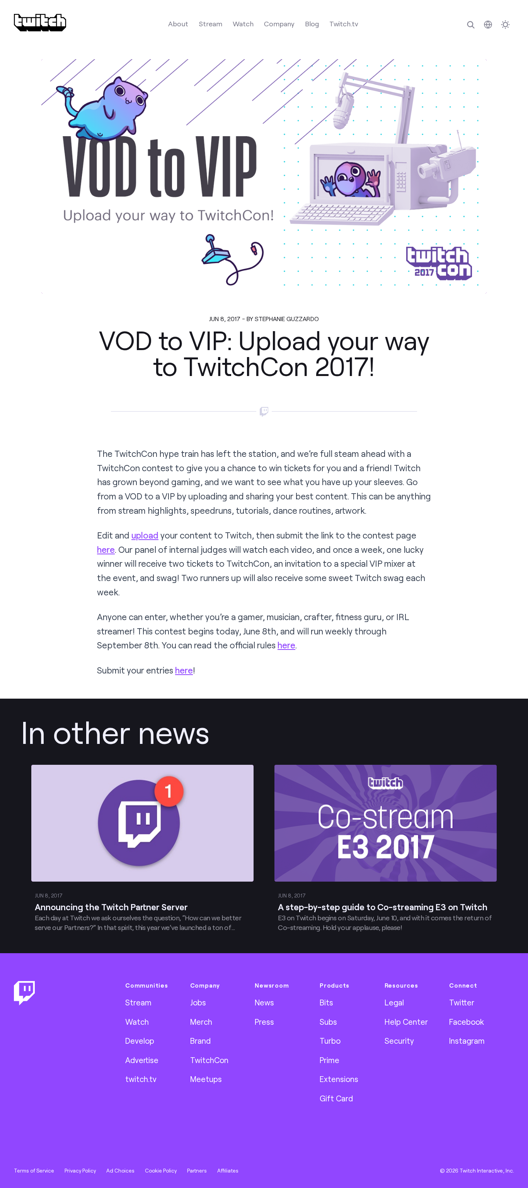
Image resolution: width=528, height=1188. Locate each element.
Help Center (406, 1021)
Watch (243, 23)
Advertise (141, 1060)
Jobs (198, 1002)
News (264, 1002)
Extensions (339, 1079)
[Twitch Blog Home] (40, 22)
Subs (328, 1021)
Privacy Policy (80, 1170)
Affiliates (227, 1170)
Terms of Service (34, 1170)
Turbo (330, 1040)
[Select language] (488, 24)
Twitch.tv (343, 23)
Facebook (466, 1021)
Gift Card (336, 1098)
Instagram (467, 1040)
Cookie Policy (161, 1170)
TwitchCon (209, 1060)
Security (399, 1040)
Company (279, 23)
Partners (197, 1170)
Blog (312, 23)
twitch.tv (141, 1079)
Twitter (461, 1002)
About (178, 23)
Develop (139, 1040)
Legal (394, 1002)
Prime (329, 1060)
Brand (200, 1040)
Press (264, 1021)
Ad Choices (120, 1170)
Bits (326, 1002)
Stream (210, 23)
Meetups (206, 1079)
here (106, 549)
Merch (201, 1021)
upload (144, 535)
